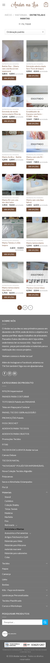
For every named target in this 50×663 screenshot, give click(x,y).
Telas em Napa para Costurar (16, 407)
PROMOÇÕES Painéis (13, 417)
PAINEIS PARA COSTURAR (15, 396)
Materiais (21, 15)
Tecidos (6, 563)
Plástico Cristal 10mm (35, 288)
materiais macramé (13, 549)
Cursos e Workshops (12, 606)
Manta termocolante (35, 243)
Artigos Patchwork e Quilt (16, 537)
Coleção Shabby (12, 505)
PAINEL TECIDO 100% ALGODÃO (19, 412)
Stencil (8, 497)
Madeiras (9, 513)
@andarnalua (37, 366)
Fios (6, 521)
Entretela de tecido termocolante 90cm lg (11, 112)
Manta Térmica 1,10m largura (11, 244)
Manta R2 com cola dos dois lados (10, 201)
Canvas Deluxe (9, 455)
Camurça (6, 574)
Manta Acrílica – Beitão (12, 157)
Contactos (25, 652)
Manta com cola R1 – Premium (35, 158)
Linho (4, 579)
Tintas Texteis (11, 509)
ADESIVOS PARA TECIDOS (15, 428)
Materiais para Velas (13, 541)
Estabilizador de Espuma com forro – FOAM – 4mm (34, 114)
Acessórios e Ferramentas (16, 533)
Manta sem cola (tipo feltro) (35, 201)
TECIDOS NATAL (10, 460)
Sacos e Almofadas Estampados (17, 481)
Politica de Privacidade (35, 650)
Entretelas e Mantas (14, 529)
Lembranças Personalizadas (15, 595)
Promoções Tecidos (11, 439)
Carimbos (9, 501)
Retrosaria (9, 525)
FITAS (5, 444)
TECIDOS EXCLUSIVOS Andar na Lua (20, 449)
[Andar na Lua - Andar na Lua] (25, 5)
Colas (7, 557)
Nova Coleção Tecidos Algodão (17, 471)
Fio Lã (5, 487)
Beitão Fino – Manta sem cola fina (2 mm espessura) (10, 68)
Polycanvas (7, 476)
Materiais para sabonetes (16, 553)
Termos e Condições (12, 650)
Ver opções (9, 78)
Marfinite (9, 517)
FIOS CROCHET (10, 423)
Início (8, 15)
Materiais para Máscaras (15, 545)
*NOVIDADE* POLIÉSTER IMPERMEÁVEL (23, 465)
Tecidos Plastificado (12, 600)
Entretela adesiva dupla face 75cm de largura (36, 67)
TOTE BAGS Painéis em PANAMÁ (18, 401)
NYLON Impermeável (12, 391)
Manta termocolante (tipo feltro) (10, 289)
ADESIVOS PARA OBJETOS (15, 433)
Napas (5, 568)
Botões (5, 584)
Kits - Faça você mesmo (13, 590)
